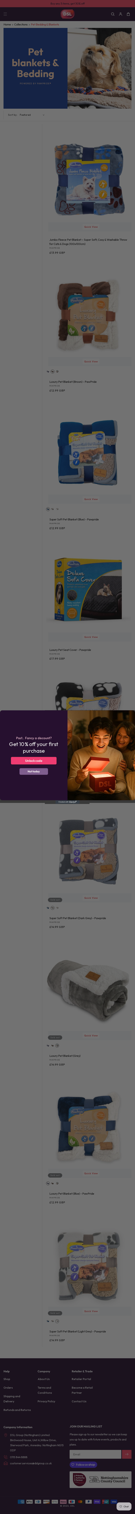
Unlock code (34, 760)
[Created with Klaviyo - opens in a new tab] (68, 802)
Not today (34, 771)
